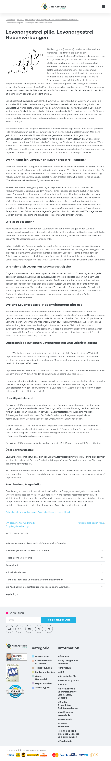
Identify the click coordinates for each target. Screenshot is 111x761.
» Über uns (63, 656)
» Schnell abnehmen (64, 725)
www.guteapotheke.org (36, 750)
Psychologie (12, 594)
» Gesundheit (65, 719)
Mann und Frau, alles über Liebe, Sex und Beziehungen (34, 579)
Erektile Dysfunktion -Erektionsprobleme (27, 550)
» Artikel (62, 684)
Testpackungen (43, 668)
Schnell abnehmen (16, 572)
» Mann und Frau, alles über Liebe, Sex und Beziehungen (68, 734)
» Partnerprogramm (68, 680)
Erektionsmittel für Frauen (43, 662)
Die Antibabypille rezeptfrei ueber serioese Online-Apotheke (38, 587)
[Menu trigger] (103, 6)
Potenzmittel (42, 656)
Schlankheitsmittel (45, 672)
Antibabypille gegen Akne (91, 523)
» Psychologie (65, 741)
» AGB (61, 672)
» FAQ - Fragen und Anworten (68, 662)
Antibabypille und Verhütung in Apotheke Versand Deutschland (38, 512)
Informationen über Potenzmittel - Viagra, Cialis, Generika (36, 543)
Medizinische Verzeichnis (19, 558)
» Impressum (65, 668)
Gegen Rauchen (43, 683)
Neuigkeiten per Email (58, 620)
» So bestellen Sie (67, 676)
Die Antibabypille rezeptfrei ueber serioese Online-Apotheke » (51, 20)
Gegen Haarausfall (41, 678)
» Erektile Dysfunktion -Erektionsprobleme (68, 705)
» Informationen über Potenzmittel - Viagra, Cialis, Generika (68, 693)
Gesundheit (12, 565)
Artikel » (20, 20)
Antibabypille (42, 687)
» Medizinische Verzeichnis (65, 714)
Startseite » (10, 20)
